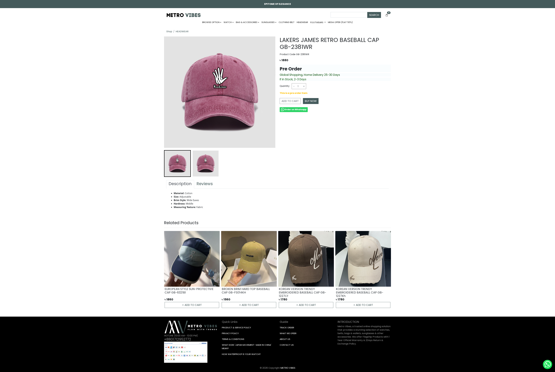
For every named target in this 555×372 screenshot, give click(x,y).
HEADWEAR (182, 31)
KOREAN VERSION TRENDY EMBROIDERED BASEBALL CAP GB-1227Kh (245, 292)
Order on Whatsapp (295, 109)
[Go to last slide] (169, 163)
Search (374, 15)
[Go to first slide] (385, 269)
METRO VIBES (287, 368)
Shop (169, 31)
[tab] (180, 184)
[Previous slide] (169, 269)
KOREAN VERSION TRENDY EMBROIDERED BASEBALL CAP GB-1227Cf (188, 292)
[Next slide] (270, 163)
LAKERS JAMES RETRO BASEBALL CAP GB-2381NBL (361, 290)
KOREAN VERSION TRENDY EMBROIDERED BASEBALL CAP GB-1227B (302, 292)
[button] (177, 163)
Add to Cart (290, 101)
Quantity (284, 86)
